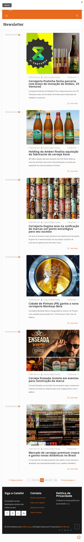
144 (37, 480)
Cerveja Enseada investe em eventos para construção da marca (54, 379)
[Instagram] (68, 530)
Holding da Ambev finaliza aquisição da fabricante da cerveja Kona (53, 153)
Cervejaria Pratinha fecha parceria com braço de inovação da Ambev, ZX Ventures (54, 83)
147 (50, 480)
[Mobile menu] (6, 16)
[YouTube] (62, 530)
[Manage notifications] (79, 537)
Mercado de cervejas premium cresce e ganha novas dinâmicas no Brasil (54, 454)
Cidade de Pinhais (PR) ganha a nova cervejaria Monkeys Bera (54, 305)
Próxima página (67, 480)
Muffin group (26, 527)
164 (55, 480)
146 (46, 480)
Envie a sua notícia (38, 498)
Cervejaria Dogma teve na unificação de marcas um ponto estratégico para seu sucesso (54, 228)
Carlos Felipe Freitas (51, 77)
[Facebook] (59, 530)
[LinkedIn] (65, 530)
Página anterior (16, 480)
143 (33, 480)
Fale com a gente (37, 503)
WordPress (64, 527)
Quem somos (36, 512)
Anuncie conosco (37, 507)
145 (42, 480)
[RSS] (71, 530)
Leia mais (74, 103)
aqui (68, 504)
